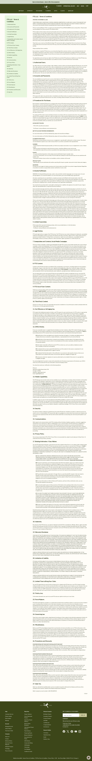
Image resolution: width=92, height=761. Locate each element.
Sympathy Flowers (47, 716)
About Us (7, 736)
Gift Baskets (27, 745)
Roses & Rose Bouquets (27, 724)
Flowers (48, 10)
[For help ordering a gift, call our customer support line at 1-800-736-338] (46, 7)
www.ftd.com (82, 31)
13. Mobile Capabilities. (12, 55)
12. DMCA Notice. (11, 52)
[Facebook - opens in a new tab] (64, 731)
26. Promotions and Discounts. (14, 89)
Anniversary (46, 726)
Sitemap (7, 720)
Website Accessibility (17, 758)
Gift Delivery (27, 740)
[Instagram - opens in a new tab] (80, 731)
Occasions (39, 10)
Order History (8, 728)
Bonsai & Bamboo (28, 735)
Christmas (45, 732)
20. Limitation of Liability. (12, 73)
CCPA (56, 758)
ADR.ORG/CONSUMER (64, 460)
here (50, 438)
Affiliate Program (9, 746)
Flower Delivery (28, 714)
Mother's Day (46, 739)
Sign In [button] (82, 6)
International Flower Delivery (29, 728)
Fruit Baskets (27, 749)
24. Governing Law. (11, 84)
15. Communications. (11, 60)
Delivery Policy (8, 740)
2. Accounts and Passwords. (13, 26)
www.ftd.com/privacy (37, 405)
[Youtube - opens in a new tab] (76, 731)
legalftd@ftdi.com (40, 373)
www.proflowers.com (37, 33)
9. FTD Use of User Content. (13, 45)
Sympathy (30, 10)
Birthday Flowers (47, 714)
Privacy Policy (42, 289)
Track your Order (9, 730)
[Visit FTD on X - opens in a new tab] (68, 731)
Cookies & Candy (28, 751)
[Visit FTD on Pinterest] (72, 731)
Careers (7, 738)
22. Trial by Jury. (10, 79)
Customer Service (9, 714)
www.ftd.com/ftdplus (64, 133)
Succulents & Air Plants (28, 738)
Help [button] (78, 6)
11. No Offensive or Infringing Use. (14, 50)
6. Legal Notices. (10, 36)
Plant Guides (8, 718)
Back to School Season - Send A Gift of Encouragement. (46, 2)
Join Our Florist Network (8, 743)
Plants (63, 10)
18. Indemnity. (10, 68)
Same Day (70, 10)
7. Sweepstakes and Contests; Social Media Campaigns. (15, 39)
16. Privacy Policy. (11, 62)
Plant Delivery (27, 730)
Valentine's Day (46, 734)
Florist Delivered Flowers (28, 717)
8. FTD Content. (10, 42)
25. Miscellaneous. (11, 87)
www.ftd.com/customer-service (78, 401)
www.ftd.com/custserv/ (58, 86)
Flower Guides (8, 716)
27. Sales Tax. (10, 92)
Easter (44, 737)
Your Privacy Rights (62, 758)
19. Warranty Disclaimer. (12, 71)
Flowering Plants (28, 733)
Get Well (45, 720)
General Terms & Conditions (29, 758)
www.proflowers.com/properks (67, 136)
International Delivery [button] (69, 6)
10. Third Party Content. (12, 47)
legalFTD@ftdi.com (66, 487)
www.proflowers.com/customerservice (47, 128)
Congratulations (47, 724)
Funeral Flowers (47, 718)
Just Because (46, 722)
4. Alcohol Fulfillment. (12, 31)
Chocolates (27, 747)
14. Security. (9, 57)
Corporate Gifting (28, 743)
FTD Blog (7, 748)
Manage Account (9, 726)
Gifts (55, 10)
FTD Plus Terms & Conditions (41, 758)
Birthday (21, 10)
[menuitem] (21, 11)
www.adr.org (49, 482)
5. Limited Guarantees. (12, 34)
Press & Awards (8, 750)
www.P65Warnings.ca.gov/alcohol (71, 175)
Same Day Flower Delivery (28, 720)
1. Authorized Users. (11, 24)
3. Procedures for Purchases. (13, 29)
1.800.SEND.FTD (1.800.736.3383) (71, 725)
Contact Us (65, 726)
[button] (59, 6)
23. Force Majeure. (11, 82)
